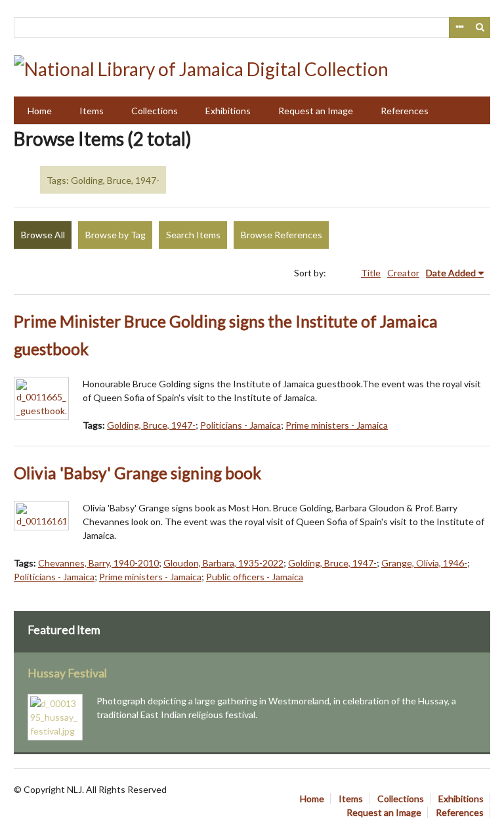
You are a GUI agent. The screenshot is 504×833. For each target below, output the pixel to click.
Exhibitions (228, 110)
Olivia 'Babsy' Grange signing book (137, 472)
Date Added (451, 272)
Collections (154, 110)
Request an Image (315, 110)
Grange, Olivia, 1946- (424, 562)
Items (91, 110)
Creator (403, 272)
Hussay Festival (67, 673)
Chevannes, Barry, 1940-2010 (98, 562)
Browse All (43, 234)
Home (40, 110)
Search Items (193, 234)
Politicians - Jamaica (240, 425)
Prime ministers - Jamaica (336, 425)
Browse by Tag (115, 234)
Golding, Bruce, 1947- (151, 425)
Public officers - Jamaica (254, 576)
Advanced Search (459, 27)
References (405, 110)
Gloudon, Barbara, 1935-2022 (223, 562)
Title (371, 272)
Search (480, 27)
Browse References (281, 234)
